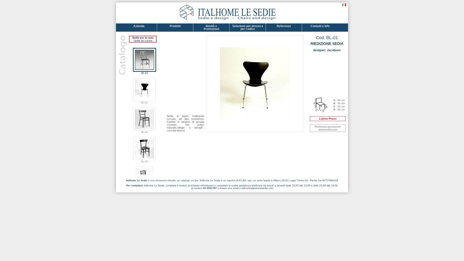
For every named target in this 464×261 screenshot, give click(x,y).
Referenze (284, 26)
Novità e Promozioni (211, 27)
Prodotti (175, 26)
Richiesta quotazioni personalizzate (328, 128)
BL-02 (144, 132)
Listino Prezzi (327, 118)
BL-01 (144, 102)
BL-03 (144, 161)
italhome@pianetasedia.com (257, 188)
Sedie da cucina (143, 40)
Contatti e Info (320, 26)
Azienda (139, 26)
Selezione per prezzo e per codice (247, 27)
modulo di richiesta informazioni (196, 185)
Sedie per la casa (142, 37)
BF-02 (144, 73)
